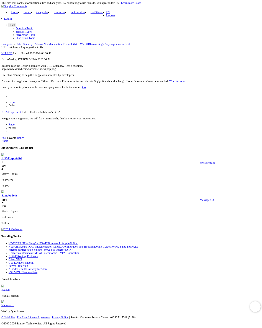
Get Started (97, 12)
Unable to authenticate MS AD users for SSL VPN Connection (44, 252)
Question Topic (24, 28)
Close (138, 2)
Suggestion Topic (25, 34)
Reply (20, 137)
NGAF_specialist (11, 112)
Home (14, 12)
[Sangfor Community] (14, 6)
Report (12, 102)
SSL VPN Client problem (23, 272)
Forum (27, 12)
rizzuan (5, 289)
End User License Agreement (33, 317)
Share (5, 141)
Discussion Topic (25, 38)
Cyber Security (24, 44)
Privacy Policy (60, 317)
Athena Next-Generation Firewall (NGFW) (59, 44)
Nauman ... (7, 305)
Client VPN (15, 259)
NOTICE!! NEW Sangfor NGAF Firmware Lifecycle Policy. (43, 243)
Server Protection (18, 265)
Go (84, 87)
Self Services (78, 12)
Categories (42, 12)
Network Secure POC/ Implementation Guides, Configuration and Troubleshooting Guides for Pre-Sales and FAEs (73, 246)
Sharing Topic (24, 31)
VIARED (6, 53)
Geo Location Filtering (21, 262)
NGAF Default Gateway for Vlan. (28, 269)
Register (110, 15)
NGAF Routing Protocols (23, 256)
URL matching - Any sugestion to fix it (108, 44)
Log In (8, 18)
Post (3, 137)
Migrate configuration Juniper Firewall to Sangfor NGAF (41, 249)
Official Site (8, 317)
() (9, 131)
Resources (59, 12)
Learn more (127, 2)
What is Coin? (177, 81)
